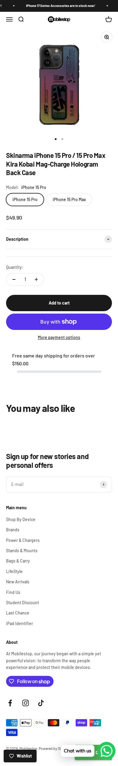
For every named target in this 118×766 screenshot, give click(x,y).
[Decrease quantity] (13, 279)
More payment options (59, 337)
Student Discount (22, 602)
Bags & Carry (18, 560)
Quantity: (14, 267)
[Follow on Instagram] (25, 703)
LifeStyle (14, 571)
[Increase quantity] (36, 279)
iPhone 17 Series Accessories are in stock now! (58, 6)
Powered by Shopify (54, 748)
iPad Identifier (19, 623)
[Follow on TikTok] (41, 703)
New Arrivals (17, 581)
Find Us (13, 592)
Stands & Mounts (22, 550)
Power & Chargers (23, 540)
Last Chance (17, 612)
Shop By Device (20, 519)
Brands (12, 529)
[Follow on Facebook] (10, 703)
